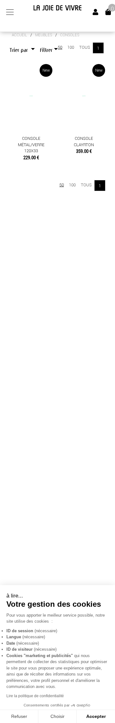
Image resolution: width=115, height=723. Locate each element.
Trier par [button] (19, 50)
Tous (84, 47)
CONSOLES (69, 35)
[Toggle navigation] (10, 12)
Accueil (19, 35)
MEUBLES (43, 35)
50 (60, 47)
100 (70, 47)
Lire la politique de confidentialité (35, 696)
